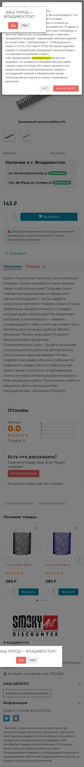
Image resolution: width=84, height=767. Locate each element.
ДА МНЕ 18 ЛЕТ (66, 88)
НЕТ (45, 88)
